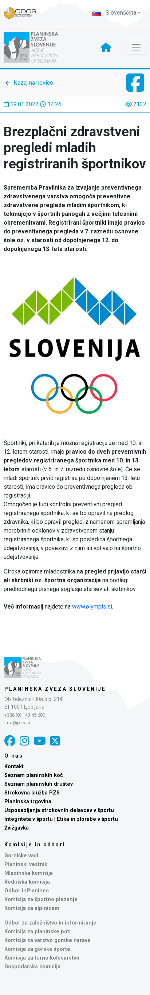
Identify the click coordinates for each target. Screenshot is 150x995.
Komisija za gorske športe (37, 949)
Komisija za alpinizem (31, 908)
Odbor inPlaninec (26, 891)
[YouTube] (39, 741)
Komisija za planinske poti (37, 932)
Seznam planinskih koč (33, 775)
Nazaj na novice (33, 82)
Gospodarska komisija (32, 967)
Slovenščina (120, 12)
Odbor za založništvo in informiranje (50, 923)
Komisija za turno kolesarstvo (41, 958)
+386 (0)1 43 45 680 (24, 715)
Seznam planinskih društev (38, 784)
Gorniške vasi (21, 856)
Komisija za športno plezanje (41, 899)
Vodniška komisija (27, 882)
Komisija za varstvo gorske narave (47, 940)
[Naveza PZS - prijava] (24, 13)
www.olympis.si (92, 606)
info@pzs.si (17, 722)
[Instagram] (24, 741)
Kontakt (14, 766)
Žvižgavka (16, 828)
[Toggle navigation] (136, 47)
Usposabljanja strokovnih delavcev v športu (59, 810)
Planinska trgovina (27, 801)
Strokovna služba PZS (32, 793)
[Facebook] (9, 741)
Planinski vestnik (25, 864)
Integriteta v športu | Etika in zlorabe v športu (61, 819)
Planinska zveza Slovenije (55, 689)
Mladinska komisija (28, 873)
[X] (55, 741)
